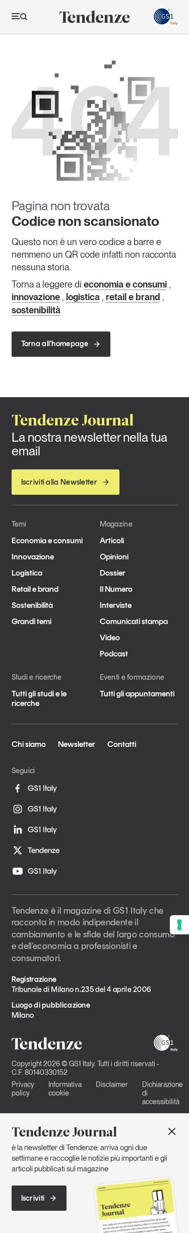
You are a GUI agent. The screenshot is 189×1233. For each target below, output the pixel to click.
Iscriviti (33, 1198)
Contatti (121, 744)
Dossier (112, 573)
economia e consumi (125, 284)
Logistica (27, 573)
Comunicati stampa (134, 621)
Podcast (114, 653)
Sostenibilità (32, 605)
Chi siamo (29, 744)
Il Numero (116, 589)
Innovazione (33, 556)
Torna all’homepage (54, 343)
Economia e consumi (47, 540)
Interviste (116, 605)
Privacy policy (23, 1088)
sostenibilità (36, 310)
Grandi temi (31, 621)
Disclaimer (112, 1084)
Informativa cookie (65, 1088)
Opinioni (114, 556)
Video (110, 637)
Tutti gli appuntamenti (137, 693)
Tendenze (43, 850)
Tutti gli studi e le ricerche (39, 698)
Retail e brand (35, 589)
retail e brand (133, 297)
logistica (83, 297)
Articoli (112, 540)
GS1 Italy (42, 788)
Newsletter (76, 744)
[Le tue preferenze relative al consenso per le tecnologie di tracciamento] (179, 924)
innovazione (36, 297)
